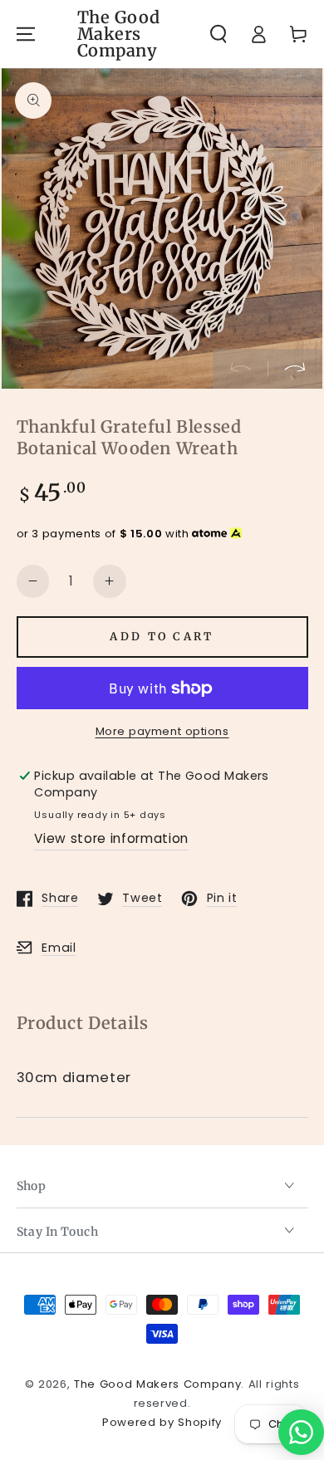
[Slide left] (240, 369)
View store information (111, 838)
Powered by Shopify (162, 1422)
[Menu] (25, 33)
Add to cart (162, 637)
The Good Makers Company (157, 1384)
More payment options (162, 731)
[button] (218, 33)
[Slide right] (295, 369)
